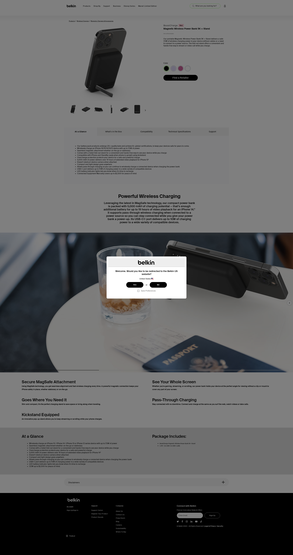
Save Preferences (148, 291)
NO (158, 285)
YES (134, 285)
